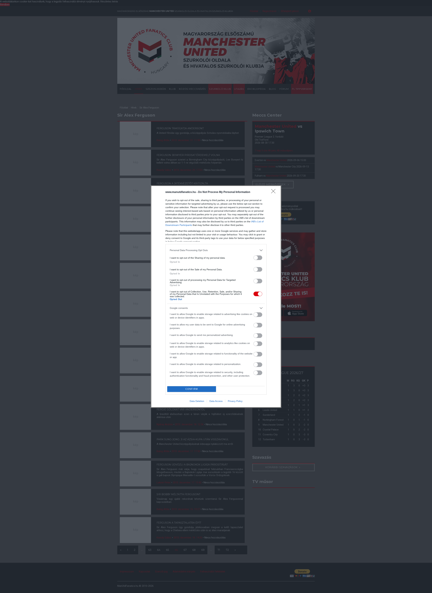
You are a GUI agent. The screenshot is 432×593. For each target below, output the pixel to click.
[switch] (257, 257)
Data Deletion (197, 401)
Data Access (216, 401)
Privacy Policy (235, 401)
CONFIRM (191, 389)
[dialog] (216, 296)
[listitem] (216, 250)
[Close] (274, 192)
